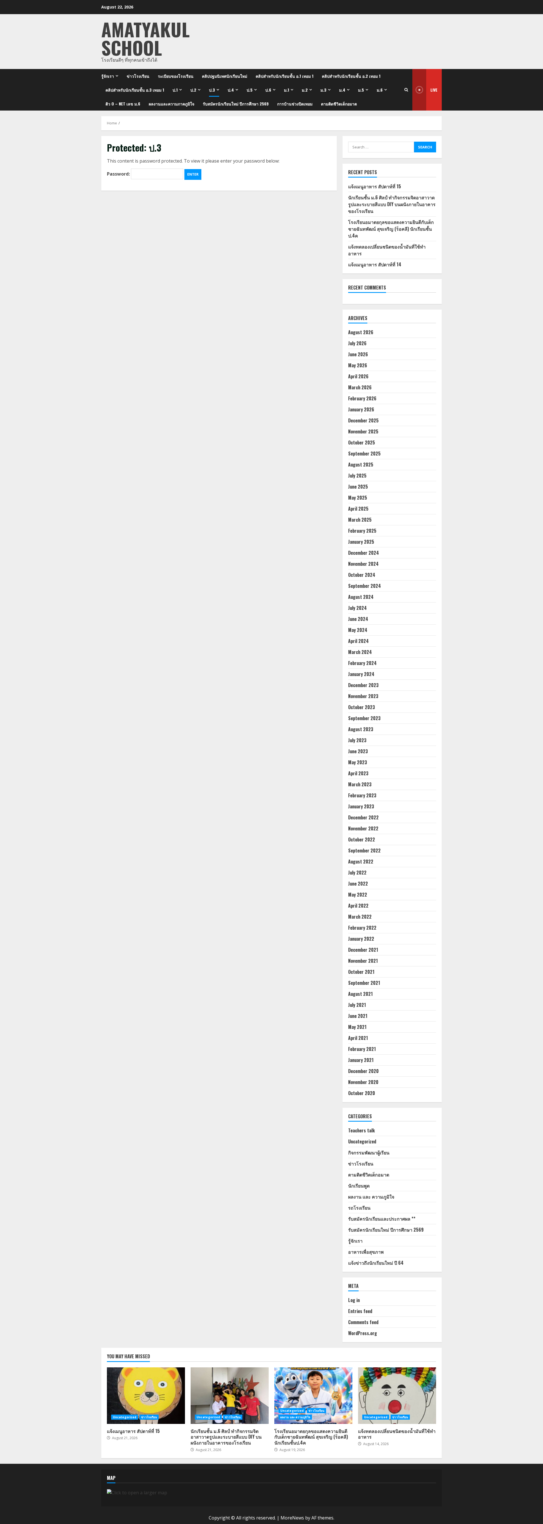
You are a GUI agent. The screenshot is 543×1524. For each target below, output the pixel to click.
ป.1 (175, 90)
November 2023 (363, 696)
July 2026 (357, 343)
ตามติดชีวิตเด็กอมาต (339, 104)
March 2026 (360, 387)
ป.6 (268, 90)
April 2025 (358, 508)
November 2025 (363, 431)
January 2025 (361, 541)
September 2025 (364, 453)
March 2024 (360, 652)
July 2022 (357, 872)
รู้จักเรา (107, 76)
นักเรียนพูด (359, 1185)
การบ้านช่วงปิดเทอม (295, 104)
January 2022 (361, 938)
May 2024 (357, 630)
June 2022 (358, 883)
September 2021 (364, 982)
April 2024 (358, 641)
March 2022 (360, 916)
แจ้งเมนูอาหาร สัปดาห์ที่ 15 (374, 186)
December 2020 (363, 1071)
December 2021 (363, 949)
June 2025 (358, 486)
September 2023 (364, 718)
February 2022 (362, 927)
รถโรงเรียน (359, 1207)
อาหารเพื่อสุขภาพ (366, 1251)
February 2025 (362, 530)
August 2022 (360, 861)
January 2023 (361, 806)
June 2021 (357, 1016)
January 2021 (361, 1060)
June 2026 (358, 354)
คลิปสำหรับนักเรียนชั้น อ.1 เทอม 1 (284, 76)
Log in (354, 1300)
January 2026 (361, 409)
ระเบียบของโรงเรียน (175, 76)
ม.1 (286, 90)
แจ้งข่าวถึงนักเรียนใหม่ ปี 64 (376, 1262)
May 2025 (357, 497)
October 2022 (361, 839)
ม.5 (361, 90)
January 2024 (361, 674)
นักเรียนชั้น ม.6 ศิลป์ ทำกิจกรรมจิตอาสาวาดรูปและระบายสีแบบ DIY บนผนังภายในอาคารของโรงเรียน (392, 204)
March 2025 (360, 519)
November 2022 (363, 828)
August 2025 (360, 464)
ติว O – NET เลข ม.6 (122, 104)
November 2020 (363, 1082)
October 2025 (361, 442)
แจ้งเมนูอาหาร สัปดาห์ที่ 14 (374, 264)
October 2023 (361, 707)
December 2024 (363, 552)
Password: (119, 174)
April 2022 (358, 905)
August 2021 (360, 993)
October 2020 (361, 1093)
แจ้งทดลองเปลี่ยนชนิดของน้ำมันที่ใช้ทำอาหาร (397, 1395)
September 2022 (364, 850)
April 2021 (358, 1038)
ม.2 (305, 90)
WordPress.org (362, 1333)
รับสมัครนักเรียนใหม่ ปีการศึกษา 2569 (236, 104)
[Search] (406, 89)
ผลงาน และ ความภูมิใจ (371, 1196)
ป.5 (250, 90)
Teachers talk (361, 1130)
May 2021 (357, 1027)
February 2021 (362, 1049)
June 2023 (358, 751)
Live (434, 90)
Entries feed (360, 1311)
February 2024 (362, 663)
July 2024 (357, 608)
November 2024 (363, 563)
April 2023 (358, 773)
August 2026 (360, 332)
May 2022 (357, 894)
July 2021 (357, 1004)
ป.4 (231, 90)
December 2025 (363, 420)
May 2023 (357, 762)
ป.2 (193, 90)
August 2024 (361, 596)
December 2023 (363, 685)
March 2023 (360, 784)
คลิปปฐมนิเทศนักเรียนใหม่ (224, 76)
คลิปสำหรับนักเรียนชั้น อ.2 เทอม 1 (351, 76)
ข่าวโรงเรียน (138, 76)
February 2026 (362, 398)
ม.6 (380, 90)
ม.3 (323, 90)
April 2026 (358, 376)
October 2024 (361, 574)
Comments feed (363, 1322)
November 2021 (363, 960)
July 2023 (357, 740)
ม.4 (342, 90)
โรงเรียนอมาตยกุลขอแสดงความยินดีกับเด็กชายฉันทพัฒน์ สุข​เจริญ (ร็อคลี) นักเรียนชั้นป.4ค (391, 229)
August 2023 (360, 729)
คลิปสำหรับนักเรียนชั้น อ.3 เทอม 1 (134, 90)
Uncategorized (362, 1141)
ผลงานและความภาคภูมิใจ (171, 104)
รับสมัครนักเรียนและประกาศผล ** (381, 1218)
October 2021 (361, 971)
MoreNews (292, 1518)
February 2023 (362, 795)
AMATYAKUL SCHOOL (145, 38)
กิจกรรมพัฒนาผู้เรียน (368, 1152)
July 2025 (357, 475)
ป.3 (212, 90)
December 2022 (363, 817)
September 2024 (364, 585)
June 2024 (358, 619)
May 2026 (357, 365)
